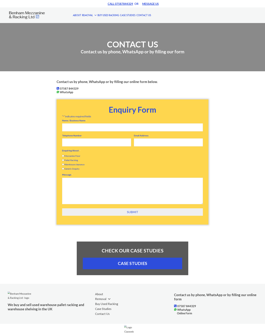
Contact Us (143, 15)
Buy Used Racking (108, 15)
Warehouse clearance (74, 164)
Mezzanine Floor (72, 156)
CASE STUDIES (132, 263)
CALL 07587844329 (120, 3)
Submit (132, 212)
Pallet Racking (71, 160)
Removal (87, 15)
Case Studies (128, 15)
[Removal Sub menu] (95, 15)
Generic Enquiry (71, 168)
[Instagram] (229, 15)
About (77, 15)
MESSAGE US (150, 3)
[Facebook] (214, 15)
